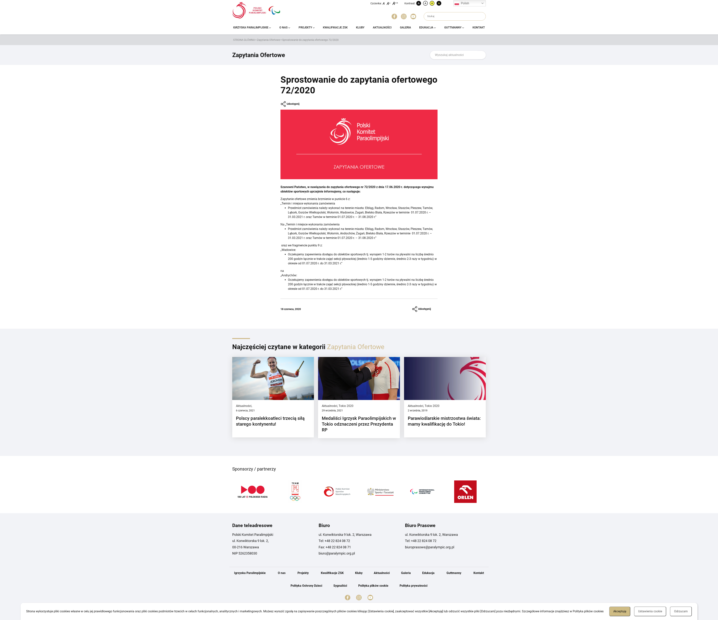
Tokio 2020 (346, 406)
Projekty (305, 27)
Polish (465, 3)
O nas (283, 27)
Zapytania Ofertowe (268, 39)
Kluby (360, 27)
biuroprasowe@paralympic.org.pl (429, 547)
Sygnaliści (340, 585)
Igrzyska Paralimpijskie (250, 27)
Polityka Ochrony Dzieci (306, 585)
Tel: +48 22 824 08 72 (334, 541)
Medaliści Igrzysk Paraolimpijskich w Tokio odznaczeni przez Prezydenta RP (359, 424)
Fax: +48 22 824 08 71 (335, 547)
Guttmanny (452, 27)
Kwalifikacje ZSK (335, 27)
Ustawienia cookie (650, 611)
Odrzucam (681, 611)
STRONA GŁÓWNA (244, 39)
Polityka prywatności (413, 585)
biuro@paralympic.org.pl (337, 553)
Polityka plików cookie (373, 585)
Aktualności (382, 27)
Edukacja (426, 27)
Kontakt (478, 27)
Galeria (405, 27)
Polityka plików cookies (588, 611)
